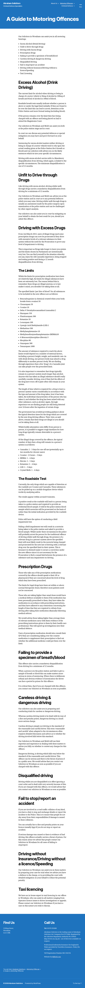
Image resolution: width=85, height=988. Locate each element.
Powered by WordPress (33, 983)
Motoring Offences (66, 3)
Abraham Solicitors (11, 3)
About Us (54, 3)
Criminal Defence (67, 6)
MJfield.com (56, 957)
